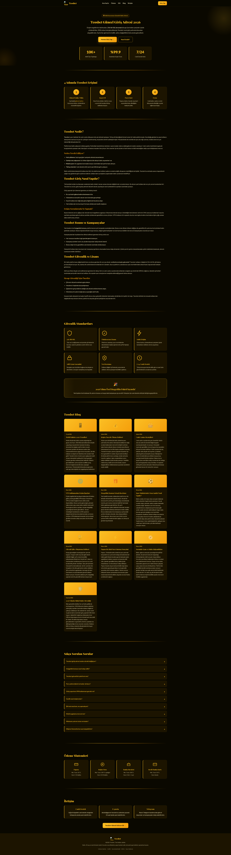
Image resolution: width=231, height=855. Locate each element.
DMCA (123, 849)
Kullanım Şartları (102, 849)
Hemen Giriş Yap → (107, 39)
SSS (119, 3)
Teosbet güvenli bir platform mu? (77, 676)
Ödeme (113, 3)
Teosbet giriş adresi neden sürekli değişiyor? (81, 661)
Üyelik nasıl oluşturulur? (74, 699)
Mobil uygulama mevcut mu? (75, 714)
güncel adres (79, 101)
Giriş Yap (162, 3)
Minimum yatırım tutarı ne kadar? (77, 721)
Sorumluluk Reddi (116, 849)
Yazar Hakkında (129, 849)
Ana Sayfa (105, 3)
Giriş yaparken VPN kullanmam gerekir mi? (80, 691)
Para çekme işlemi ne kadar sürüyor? (78, 684)
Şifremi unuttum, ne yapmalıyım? (77, 706)
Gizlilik (109, 849)
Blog (124, 3)
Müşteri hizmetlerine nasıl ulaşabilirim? (79, 729)
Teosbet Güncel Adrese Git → (115, 825)
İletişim (130, 3)
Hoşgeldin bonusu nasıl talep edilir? (78, 669)
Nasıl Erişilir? (125, 39)
